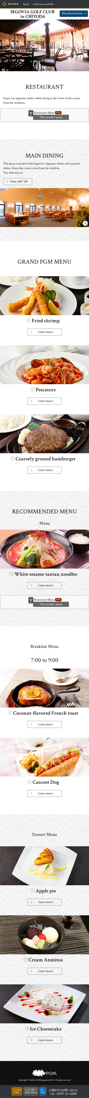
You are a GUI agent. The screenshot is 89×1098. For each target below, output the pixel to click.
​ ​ (26, 4)
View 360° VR (19, 181)
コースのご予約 (17, 1091)
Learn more (45, 332)
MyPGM (43, 1091)
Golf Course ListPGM (43, 4)
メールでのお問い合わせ (31, 1091)
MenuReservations (72, 13)
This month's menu (51, 117)
